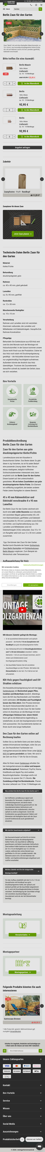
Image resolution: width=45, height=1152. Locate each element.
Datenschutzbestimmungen (33, 565)
